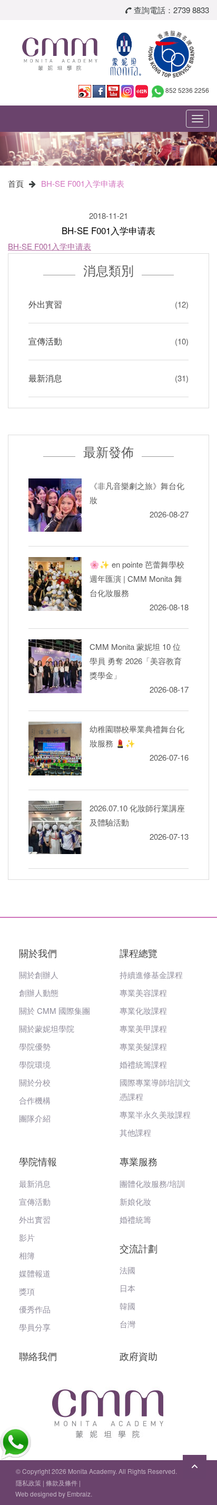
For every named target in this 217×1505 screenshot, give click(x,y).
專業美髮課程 (143, 1046)
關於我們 (38, 953)
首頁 (16, 183)
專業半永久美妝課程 (155, 1114)
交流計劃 (138, 1248)
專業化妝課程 (143, 1010)
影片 (27, 1237)
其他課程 (135, 1132)
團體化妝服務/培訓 (152, 1183)
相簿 (27, 1255)
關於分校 (35, 1082)
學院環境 (35, 1064)
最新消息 (45, 378)
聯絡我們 (38, 1356)
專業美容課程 (143, 992)
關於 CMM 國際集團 (54, 1010)
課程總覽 (138, 953)
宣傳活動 (45, 341)
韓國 (127, 1305)
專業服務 (138, 1161)
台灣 (127, 1323)
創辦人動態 (38, 992)
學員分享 (35, 1327)
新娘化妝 (135, 1201)
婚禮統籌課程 (143, 1064)
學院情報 (38, 1161)
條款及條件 (61, 1482)
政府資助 (138, 1356)
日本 (127, 1287)
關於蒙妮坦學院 (46, 1028)
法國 (127, 1270)
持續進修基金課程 (151, 974)
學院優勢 (35, 1046)
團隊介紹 (35, 1118)
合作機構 (35, 1100)
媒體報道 (35, 1273)
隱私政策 (28, 1482)
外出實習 (45, 304)
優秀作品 (35, 1309)
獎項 (27, 1291)
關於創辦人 (38, 974)
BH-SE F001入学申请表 (82, 183)
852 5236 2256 (187, 89)
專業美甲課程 (143, 1028)
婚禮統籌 (135, 1219)
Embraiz (79, 1493)
